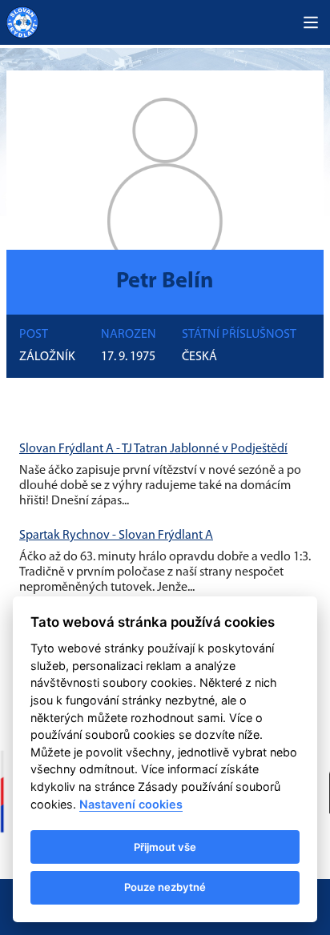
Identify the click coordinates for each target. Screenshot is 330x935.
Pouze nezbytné (165, 887)
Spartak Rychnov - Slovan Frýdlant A (116, 535)
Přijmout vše (165, 847)
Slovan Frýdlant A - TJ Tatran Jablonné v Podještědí (153, 449)
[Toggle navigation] (311, 22)
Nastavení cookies (131, 804)
